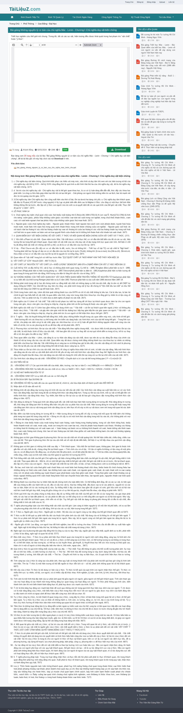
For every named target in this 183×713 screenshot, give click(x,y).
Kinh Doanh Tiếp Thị (30, 17)
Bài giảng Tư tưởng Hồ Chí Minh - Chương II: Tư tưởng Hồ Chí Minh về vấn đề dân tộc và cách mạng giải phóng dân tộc (158, 313)
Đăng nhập (151, 2)
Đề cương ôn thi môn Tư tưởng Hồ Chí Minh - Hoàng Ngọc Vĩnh (158, 36)
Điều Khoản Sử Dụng (107, 699)
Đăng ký (140, 2)
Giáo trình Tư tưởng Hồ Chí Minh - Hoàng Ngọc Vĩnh (158, 87)
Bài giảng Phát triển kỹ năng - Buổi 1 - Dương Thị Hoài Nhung (158, 77)
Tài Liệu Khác (165, 17)
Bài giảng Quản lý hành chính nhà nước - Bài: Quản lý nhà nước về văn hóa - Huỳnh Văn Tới (158, 134)
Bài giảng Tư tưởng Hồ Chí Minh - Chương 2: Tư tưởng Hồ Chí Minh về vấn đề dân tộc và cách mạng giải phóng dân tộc (158, 218)
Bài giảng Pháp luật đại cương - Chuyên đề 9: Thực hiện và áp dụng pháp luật (158, 146)
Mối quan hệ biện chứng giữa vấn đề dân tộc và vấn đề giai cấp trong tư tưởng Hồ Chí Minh (158, 121)
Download (120, 149)
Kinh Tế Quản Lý (55, 17)
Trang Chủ (129, 2)
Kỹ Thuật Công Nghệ (140, 17)
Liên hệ (171, 2)
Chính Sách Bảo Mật (106, 703)
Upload (162, 2)
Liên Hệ (101, 695)
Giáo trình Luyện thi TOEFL (152, 111)
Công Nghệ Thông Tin (112, 17)
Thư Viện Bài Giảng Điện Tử (151, 703)
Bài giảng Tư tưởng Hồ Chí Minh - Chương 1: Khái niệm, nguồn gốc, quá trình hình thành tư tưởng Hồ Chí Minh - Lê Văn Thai (158, 251)
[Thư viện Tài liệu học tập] (31, 8)
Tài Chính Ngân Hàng (82, 17)
